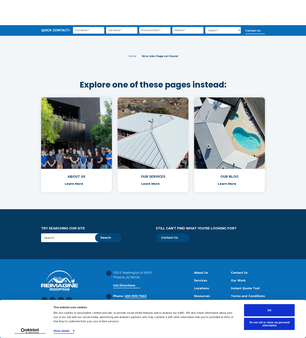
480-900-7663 (211, 10)
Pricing (255, 22)
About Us (148, 22)
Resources (191, 22)
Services (169, 22)
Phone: (129, 296)
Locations (201, 288)
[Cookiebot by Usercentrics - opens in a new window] (30, 331)
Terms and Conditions (248, 296)
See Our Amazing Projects (168, 10)
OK (269, 310)
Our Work (213, 22)
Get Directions (124, 285)
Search (105, 237)
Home (132, 56)
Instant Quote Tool (245, 288)
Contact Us (232, 22)
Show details (61, 330)
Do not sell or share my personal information (269, 324)
